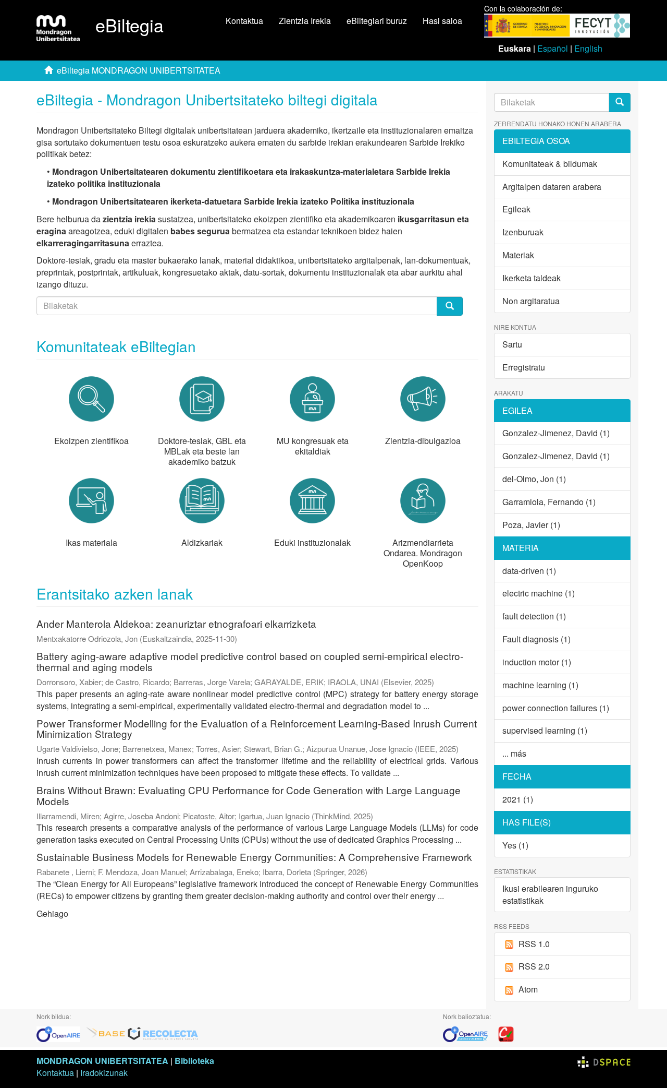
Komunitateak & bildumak (549, 164)
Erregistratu (523, 367)
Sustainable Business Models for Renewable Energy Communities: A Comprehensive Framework (254, 857)
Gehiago (52, 913)
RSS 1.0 (534, 944)
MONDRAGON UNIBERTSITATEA (102, 1061)
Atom (528, 989)
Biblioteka (194, 1061)
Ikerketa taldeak (531, 278)
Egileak (516, 209)
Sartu (512, 344)
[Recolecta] (163, 1033)
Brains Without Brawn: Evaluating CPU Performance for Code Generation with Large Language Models (248, 795)
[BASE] (105, 1033)
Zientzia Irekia (305, 21)
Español (552, 48)
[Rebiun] (506, 1033)
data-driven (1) (529, 571)
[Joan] (620, 102)
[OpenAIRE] (60, 1033)
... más (514, 753)
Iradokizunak (104, 1073)
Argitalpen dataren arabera (551, 187)
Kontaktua (244, 21)
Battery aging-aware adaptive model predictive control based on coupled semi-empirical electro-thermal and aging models (249, 661)
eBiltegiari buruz (377, 21)
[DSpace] (604, 1061)
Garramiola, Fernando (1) (549, 502)
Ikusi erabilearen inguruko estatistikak (550, 894)
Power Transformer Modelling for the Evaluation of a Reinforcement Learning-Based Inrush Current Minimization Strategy (256, 728)
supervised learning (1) (544, 730)
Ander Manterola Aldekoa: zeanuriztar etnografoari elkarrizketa (176, 623)
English (588, 48)
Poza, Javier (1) (531, 525)
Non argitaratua (531, 301)
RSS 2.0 (534, 966)
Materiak (518, 255)
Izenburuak (523, 232)
